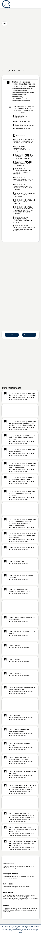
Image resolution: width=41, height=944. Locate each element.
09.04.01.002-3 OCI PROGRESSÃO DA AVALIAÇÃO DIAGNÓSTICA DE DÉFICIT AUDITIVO (24, 228)
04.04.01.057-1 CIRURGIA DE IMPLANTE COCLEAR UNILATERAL (24, 194)
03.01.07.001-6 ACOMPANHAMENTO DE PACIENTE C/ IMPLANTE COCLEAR (22, 171)
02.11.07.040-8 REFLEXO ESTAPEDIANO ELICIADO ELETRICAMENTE (22, 163)
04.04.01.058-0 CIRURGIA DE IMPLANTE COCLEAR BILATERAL (24, 201)
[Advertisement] (20, 47)
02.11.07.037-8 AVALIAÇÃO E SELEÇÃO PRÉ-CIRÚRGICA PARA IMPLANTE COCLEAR (23, 141)
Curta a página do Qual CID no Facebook (15, 71)
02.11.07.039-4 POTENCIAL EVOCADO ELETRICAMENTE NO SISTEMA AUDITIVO (23, 156)
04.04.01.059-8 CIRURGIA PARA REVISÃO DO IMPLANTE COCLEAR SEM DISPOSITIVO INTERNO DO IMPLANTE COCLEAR (24, 210)
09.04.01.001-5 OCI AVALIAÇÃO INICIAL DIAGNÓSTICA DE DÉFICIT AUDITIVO (22, 219)
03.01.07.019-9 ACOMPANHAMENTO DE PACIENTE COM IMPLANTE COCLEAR (22, 187)
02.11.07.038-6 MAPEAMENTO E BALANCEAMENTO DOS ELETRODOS (21, 149)
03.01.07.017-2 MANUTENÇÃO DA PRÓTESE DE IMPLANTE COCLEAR (23, 179)
